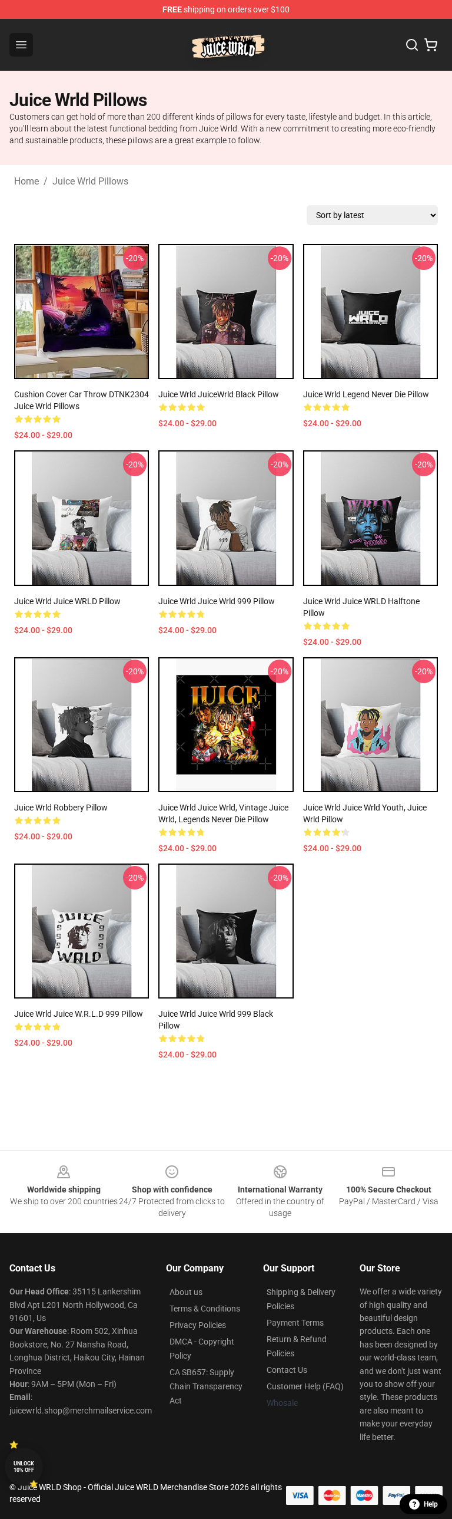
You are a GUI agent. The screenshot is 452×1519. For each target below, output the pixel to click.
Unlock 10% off (24, 1467)
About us (186, 1292)
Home (26, 181)
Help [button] (431, 1504)
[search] (412, 45)
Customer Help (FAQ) (305, 1386)
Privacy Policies (198, 1325)
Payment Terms (295, 1322)
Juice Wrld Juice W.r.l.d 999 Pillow (78, 1014)
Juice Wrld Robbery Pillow (61, 807)
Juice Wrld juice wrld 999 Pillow (216, 601)
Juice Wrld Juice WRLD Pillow (67, 601)
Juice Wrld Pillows (90, 181)
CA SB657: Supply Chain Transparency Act (206, 1386)
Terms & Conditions (205, 1308)
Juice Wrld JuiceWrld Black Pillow (218, 394)
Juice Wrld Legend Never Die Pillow (366, 394)
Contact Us (287, 1370)
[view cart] (431, 45)
